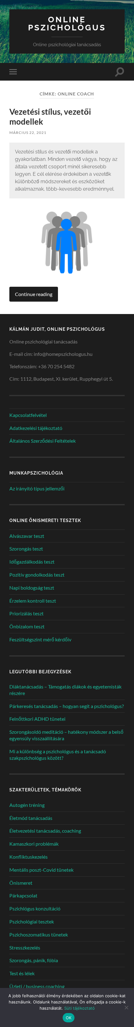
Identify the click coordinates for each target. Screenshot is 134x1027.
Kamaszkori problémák (34, 844)
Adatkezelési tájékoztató (35, 428)
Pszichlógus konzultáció (34, 908)
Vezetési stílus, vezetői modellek (50, 116)
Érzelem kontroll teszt (32, 601)
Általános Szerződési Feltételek (42, 441)
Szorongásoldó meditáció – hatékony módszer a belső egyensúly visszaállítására (66, 735)
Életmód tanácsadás (30, 818)
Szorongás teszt (26, 548)
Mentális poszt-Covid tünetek (41, 870)
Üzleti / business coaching (37, 986)
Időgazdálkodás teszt (32, 561)
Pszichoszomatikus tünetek (38, 934)
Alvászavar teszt (26, 536)
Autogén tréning (27, 805)
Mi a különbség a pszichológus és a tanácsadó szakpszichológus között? (57, 754)
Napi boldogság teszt (31, 588)
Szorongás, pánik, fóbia (33, 960)
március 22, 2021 (27, 132)
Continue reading (33, 294)
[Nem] (126, 1007)
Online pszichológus (67, 23)
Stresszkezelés (24, 947)
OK (69, 1017)
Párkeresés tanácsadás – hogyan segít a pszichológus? (66, 706)
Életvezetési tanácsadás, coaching (45, 831)
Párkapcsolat (23, 895)
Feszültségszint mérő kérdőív (40, 639)
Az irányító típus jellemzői (37, 488)
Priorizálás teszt (26, 613)
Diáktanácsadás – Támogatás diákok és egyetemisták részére (65, 690)
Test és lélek (22, 973)
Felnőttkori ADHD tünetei (37, 719)
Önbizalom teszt (27, 626)
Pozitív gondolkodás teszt (37, 575)
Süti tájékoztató (79, 1008)
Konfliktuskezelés (28, 857)
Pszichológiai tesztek (31, 921)
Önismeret (20, 883)
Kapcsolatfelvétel (28, 415)
